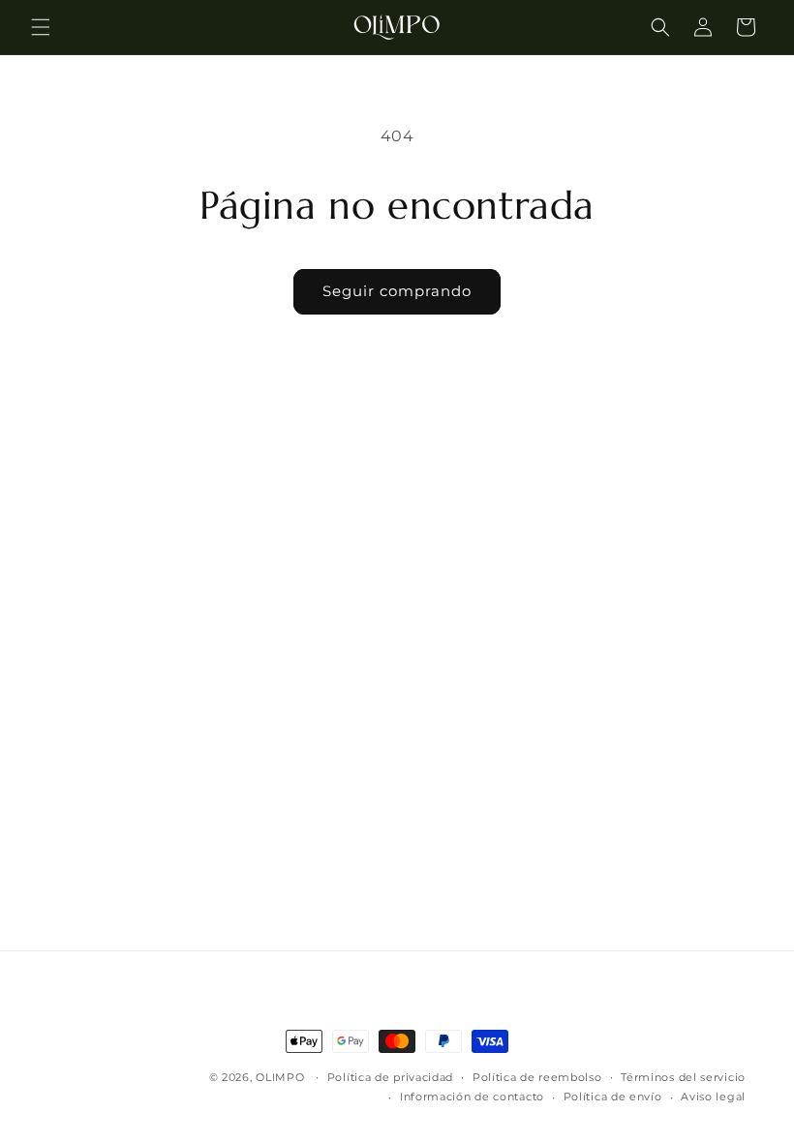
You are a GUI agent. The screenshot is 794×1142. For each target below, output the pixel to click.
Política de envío (613, 1096)
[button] (40, 27)
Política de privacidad (390, 1077)
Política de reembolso (537, 1077)
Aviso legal (713, 1096)
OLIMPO (280, 1077)
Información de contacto (472, 1096)
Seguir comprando (397, 291)
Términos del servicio (683, 1077)
